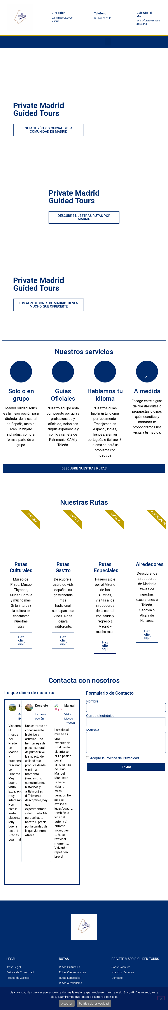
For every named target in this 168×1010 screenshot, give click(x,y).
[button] (108, 41)
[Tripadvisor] (144, 42)
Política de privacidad (94, 1003)
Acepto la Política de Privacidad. (115, 758)
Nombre (92, 701)
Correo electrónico (100, 716)
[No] (161, 998)
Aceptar (66, 1003)
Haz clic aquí (21, 640)
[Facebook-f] (123, 42)
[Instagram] (133, 42)
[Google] (154, 42)
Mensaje (92, 730)
